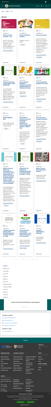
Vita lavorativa (16, 361)
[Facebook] (41, 6)
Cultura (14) (5, 274)
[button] (25, 405)
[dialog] (25, 399)
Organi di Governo (4, 356)
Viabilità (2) (5, 297)
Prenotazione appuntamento (16, 380)
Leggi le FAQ (15, 386)
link (37, 399)
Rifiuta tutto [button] (30, 402)
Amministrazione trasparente (29, 382)
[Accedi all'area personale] (45, 2)
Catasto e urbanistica (17, 368)
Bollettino (25, 340)
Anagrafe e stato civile (18, 356)
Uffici (2, 361)
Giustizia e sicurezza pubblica (30, 359)
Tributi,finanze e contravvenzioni (29, 363)
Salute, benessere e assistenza (30, 370)
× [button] (49, 393)
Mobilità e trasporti (17, 370)
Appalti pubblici (16, 365)
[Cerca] (48, 6)
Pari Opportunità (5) (7, 284)
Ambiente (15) (6, 268)
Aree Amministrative (5, 359)
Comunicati (40, 359)
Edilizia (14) (5, 276)
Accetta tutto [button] (21, 402)
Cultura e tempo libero (18, 359)
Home (2, 11)
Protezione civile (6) (7, 287)
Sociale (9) (5, 292)
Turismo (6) (5, 294)
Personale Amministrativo (6, 368)
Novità (7, 11)
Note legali (28, 388)
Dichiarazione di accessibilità (29, 391)
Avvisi (7, 30)
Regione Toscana (5, 1)
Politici (2, 365)
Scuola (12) (5, 289)
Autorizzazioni (29, 373)
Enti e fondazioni (4, 363)
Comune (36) (5, 271)
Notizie (39, 356)
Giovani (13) (5, 281)
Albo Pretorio (28, 379)
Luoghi (39, 367)
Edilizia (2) (5, 279)
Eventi (39, 369)
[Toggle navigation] (2, 6)
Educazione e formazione (31, 356)
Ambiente (28, 367)
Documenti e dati (4, 370)
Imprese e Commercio (17, 363)
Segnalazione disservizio (18, 383)
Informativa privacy (30, 386)
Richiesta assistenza (17, 388)
